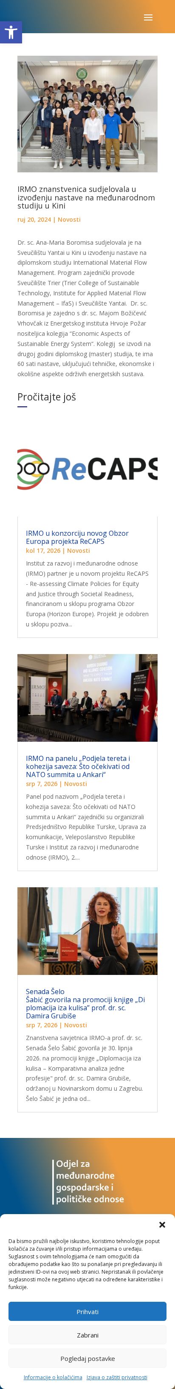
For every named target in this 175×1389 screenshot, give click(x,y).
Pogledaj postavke (87, 1358)
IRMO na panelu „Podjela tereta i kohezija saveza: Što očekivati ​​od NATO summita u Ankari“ (78, 766)
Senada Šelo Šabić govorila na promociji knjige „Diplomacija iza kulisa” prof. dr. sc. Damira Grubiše (85, 1004)
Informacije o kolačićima (53, 1377)
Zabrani (88, 1335)
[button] (11, 32)
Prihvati (87, 1311)
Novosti (69, 219)
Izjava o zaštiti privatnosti (117, 1377)
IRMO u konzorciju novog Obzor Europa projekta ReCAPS (77, 537)
